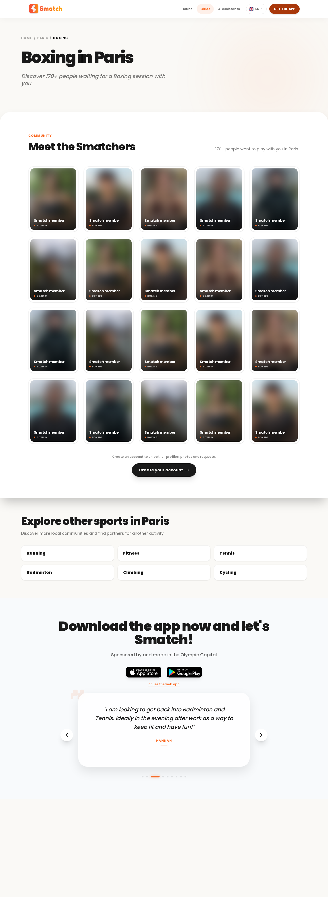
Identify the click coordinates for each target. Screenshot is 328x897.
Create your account (161, 470)
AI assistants (229, 9)
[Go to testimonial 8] (181, 776)
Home (26, 38)
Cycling (228, 572)
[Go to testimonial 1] (142, 776)
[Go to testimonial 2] (147, 776)
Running (36, 553)
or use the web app (164, 684)
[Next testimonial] (261, 735)
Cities (205, 9)
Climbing (133, 572)
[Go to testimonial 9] (185, 776)
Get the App (284, 9)
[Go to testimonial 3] (155, 776)
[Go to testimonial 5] (167, 776)
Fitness (131, 553)
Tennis (227, 553)
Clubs (187, 9)
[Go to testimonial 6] (172, 776)
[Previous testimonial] (66, 735)
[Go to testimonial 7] (176, 776)
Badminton (39, 572)
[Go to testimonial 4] (163, 776)
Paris (42, 38)
